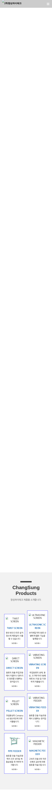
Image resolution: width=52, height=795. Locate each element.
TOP (41, 788)
